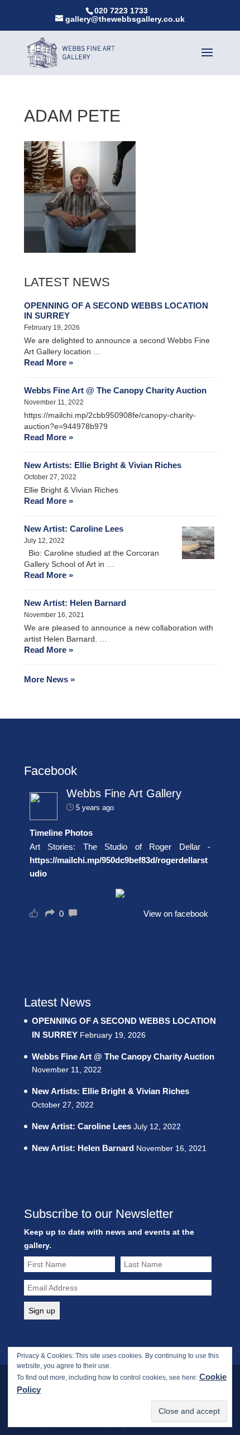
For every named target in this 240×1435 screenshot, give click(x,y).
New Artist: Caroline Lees (73, 528)
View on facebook (175, 913)
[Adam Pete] (80, 249)
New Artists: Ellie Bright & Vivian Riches (102, 465)
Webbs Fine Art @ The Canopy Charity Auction (115, 390)
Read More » (48, 362)
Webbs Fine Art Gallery (123, 793)
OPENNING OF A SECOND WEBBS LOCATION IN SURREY (116, 310)
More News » (49, 679)
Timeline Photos (61, 832)
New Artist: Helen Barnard (75, 603)
